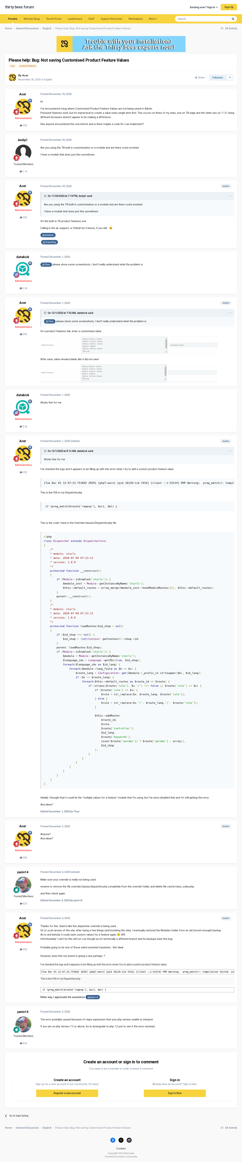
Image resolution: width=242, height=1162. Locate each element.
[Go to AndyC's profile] (23, 153)
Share (201, 77)
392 (24, 125)
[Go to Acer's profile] (12, 77)
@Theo (46, 264)
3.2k (24, 288)
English (48, 79)
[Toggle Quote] (45, 196)
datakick (22, 257)
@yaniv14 (93, 997)
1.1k (24, 171)
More (152, 18)
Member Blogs (32, 18)
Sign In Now (175, 1093)
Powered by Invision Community (121, 1156)
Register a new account (67, 1093)
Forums (12, 18)
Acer (25, 75)
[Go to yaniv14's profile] (23, 885)
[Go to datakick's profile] (23, 269)
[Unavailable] (129, 345)
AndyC (22, 140)
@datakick (48, 235)
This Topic (219, 19)
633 (24, 903)
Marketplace (136, 18)
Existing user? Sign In (203, 7)
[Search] (233, 19)
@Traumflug (49, 242)
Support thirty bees (111, 18)
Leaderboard (75, 18)
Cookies (121, 1148)
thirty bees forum (19, 7)
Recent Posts (53, 18)
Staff (91, 18)
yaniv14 (22, 872)
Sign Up (228, 7)
